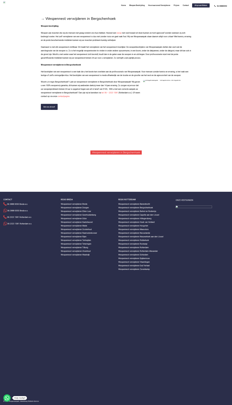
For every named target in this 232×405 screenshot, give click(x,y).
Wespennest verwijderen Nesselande (134, 233)
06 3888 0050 (13, 204)
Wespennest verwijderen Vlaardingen (134, 262)
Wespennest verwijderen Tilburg (74, 247)
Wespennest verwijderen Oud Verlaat (134, 265)
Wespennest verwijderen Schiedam (133, 255)
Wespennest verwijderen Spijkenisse (134, 258)
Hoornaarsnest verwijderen (159, 5)
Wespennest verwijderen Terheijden (76, 240)
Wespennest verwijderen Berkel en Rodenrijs (137, 211)
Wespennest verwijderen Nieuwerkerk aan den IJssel (140, 236)
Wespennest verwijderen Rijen (73, 236)
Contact (186, 5)
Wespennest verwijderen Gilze (74, 218)
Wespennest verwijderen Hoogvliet (133, 226)
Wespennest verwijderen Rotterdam (133, 247)
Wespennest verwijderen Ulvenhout (76, 251)
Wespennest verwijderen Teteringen (76, 244)
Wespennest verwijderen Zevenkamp (134, 269)
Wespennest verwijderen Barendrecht (134, 204)
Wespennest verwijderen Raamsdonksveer (79, 233)
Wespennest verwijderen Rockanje (132, 244)
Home (123, 5)
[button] (7, 398)
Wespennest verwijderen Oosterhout (76, 229)
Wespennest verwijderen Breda (74, 204)
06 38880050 (222, 6)
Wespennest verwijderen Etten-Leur (76, 211)
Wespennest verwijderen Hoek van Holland (136, 222)
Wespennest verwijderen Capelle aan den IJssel (138, 215)
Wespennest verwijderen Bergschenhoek (135, 207)
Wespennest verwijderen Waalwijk (75, 255)
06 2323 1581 (13, 217)
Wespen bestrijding (137, 5)
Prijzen (176, 5)
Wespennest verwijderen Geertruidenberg (78, 215)
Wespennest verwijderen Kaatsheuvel (77, 222)
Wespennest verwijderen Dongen (75, 207)
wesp (119, 33)
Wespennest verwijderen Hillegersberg (134, 218)
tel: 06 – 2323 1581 (110, 93)
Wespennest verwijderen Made (74, 226)
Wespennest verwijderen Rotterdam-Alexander (138, 251)
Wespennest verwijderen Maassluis (133, 229)
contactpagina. (64, 96)
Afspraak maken (201, 5)
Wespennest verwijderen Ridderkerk (133, 240)
